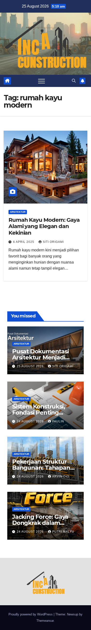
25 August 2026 (31, 366)
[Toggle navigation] (41, 81)
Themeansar (45, 620)
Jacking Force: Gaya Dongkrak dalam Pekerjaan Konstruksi (42, 522)
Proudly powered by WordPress (31, 614)
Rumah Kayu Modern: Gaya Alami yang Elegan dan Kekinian (44, 226)
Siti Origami (53, 242)
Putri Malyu (63, 531)
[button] (74, 81)
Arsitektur (17, 212)
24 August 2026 (31, 421)
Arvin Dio (60, 476)
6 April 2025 (24, 242)
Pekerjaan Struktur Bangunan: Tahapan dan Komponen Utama (44, 467)
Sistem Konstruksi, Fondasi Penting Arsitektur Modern (38, 412)
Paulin (58, 421)
